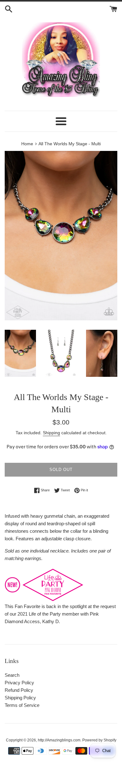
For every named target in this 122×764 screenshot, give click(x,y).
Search (12, 675)
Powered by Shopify (99, 740)
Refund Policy (19, 690)
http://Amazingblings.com (59, 740)
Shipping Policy (20, 697)
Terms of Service (22, 705)
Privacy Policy (19, 682)
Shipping (51, 432)
